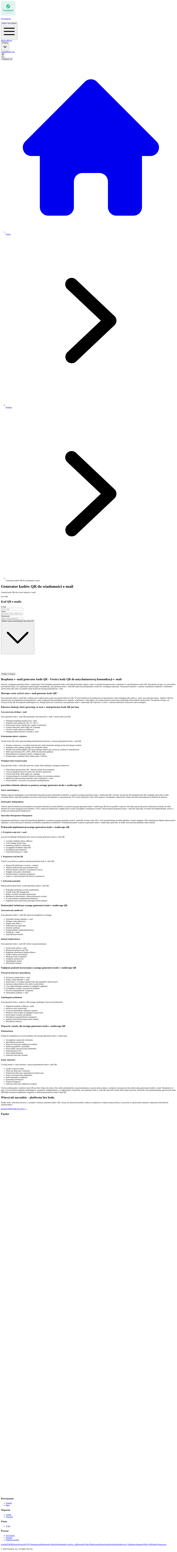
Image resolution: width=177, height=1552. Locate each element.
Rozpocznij (5, 1109)
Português (81, 1544)
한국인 (28, 1544)
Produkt (9, 1503)
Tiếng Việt (147, 1544)
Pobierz (4, 674)
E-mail (3, 607)
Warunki (9, 1538)
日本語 (10, 1544)
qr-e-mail (4, 596)
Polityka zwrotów (12, 1540)
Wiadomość (5, 616)
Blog (8, 52)
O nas (12, 52)
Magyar (122, 1544)
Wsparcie (9, 1517)
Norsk (112, 1544)
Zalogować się (7, 59)
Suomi (107, 1544)
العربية (74, 1544)
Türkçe (87, 1544)
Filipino (154, 1544)
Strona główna (6, 40)
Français (22, 1544)
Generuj (12, 674)
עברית (127, 1544)
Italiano (34, 1544)
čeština (116, 1544)
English (4, 1544)
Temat (3, 611)
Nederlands (60, 1544)
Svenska (96, 1544)
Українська (161, 1544)
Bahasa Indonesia (136, 1544)
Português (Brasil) (49, 1544)
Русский (68, 1544)
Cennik (4, 52)
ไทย (91, 1544)
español (39, 1544)
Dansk (102, 1544)
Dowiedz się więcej (18, 1109)
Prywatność (10, 1536)
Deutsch (16, 1544)
